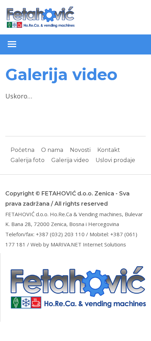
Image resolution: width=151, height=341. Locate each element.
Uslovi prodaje (115, 160)
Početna (22, 150)
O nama (52, 150)
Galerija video (70, 160)
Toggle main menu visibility (12, 44)
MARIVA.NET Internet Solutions (88, 244)
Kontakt (108, 150)
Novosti (80, 150)
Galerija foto (28, 160)
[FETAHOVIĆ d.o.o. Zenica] (40, 16)
